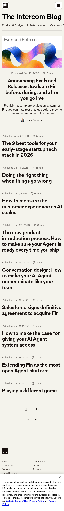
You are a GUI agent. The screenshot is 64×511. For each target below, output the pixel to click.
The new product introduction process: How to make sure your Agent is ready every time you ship (31, 241)
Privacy (37, 469)
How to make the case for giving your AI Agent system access (31, 339)
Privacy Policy (36, 501)
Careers (6, 469)
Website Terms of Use (17, 501)
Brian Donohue (34, 120)
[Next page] (36, 419)
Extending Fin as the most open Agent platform (31, 368)
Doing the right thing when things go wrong (27, 178)
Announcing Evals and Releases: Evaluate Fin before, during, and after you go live (32, 89)
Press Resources (10, 473)
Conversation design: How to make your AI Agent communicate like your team (32, 278)
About (5, 461)
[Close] (59, 477)
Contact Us (39, 461)
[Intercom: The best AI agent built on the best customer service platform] (5, 5)
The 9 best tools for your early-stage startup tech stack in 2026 (29, 149)
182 (38, 409)
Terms (36, 465)
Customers (7, 465)
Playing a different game (29, 390)
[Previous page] (28, 419)
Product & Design (12, 25)
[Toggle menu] (58, 5)
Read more (46, 113)
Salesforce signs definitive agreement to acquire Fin (32, 310)
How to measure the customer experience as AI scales (32, 206)
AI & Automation (36, 25)
